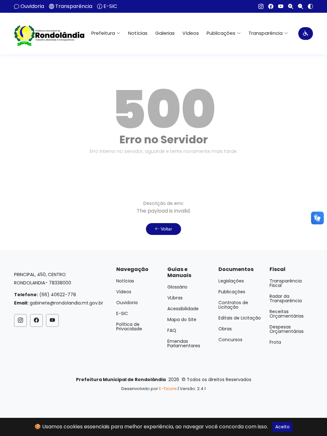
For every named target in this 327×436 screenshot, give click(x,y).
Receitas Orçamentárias (287, 313)
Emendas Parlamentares (183, 343)
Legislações (231, 281)
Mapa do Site (181, 319)
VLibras (175, 298)
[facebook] (268, 6)
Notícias (138, 33)
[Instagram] (258, 6)
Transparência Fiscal (286, 283)
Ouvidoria (32, 6)
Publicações (231, 291)
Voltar (165, 228)
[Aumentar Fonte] (288, 6)
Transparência (73, 6)
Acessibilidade (183, 308)
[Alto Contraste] (308, 6)
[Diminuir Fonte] (298, 6)
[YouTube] (278, 6)
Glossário (177, 287)
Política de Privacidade (129, 326)
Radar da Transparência (286, 298)
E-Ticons (168, 389)
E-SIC (110, 6)
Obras (225, 329)
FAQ (171, 330)
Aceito (282, 427)
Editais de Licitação (239, 318)
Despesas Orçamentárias (287, 329)
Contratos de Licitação (233, 304)
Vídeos (190, 33)
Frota (275, 342)
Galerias (165, 33)
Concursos (230, 339)
